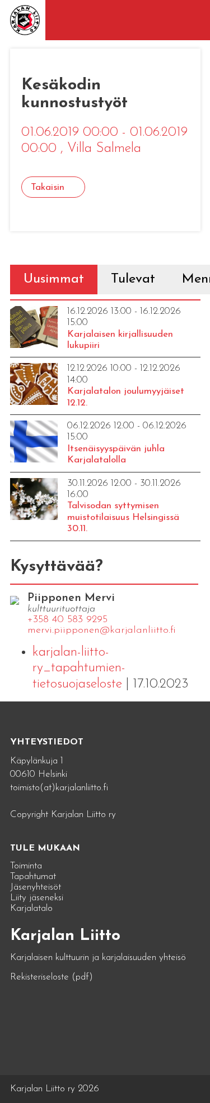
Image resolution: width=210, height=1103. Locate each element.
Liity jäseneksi (36, 898)
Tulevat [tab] (133, 279)
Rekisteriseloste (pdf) (51, 977)
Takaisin (47, 187)
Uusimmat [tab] (54, 279)
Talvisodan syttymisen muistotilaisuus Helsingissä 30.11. (123, 517)
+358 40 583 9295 (67, 620)
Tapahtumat (33, 876)
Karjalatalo (31, 908)
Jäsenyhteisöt (35, 887)
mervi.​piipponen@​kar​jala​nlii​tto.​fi (101, 630)
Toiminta (26, 866)
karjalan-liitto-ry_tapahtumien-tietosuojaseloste (78, 668)
